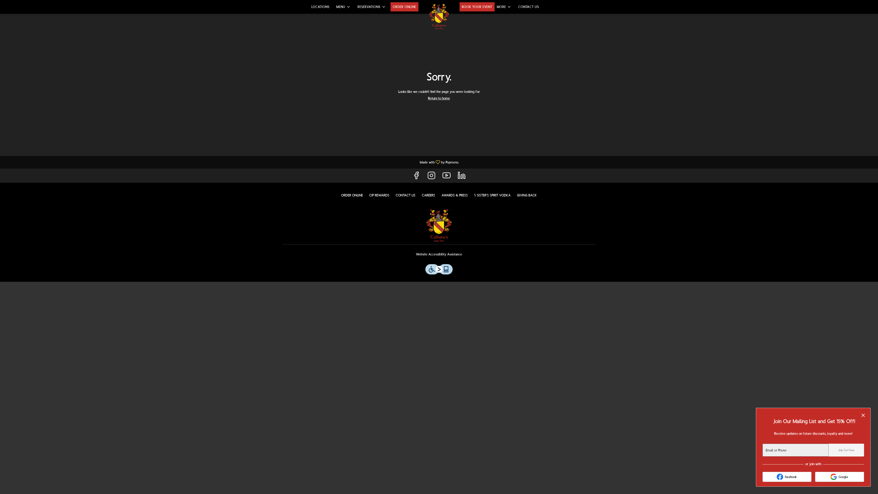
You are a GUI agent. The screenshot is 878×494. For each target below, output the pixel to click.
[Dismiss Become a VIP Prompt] (863, 415)
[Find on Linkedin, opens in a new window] (462, 177)
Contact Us (528, 7)
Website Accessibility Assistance (439, 254)
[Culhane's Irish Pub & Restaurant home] (439, 16)
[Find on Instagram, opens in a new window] (431, 177)
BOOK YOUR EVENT (477, 7)
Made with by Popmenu (230, 162)
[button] (343, 6)
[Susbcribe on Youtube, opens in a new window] (446, 177)
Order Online (404, 7)
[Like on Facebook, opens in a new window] (416, 177)
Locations (320, 7)
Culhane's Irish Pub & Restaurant (439, 225)
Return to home (439, 98)
